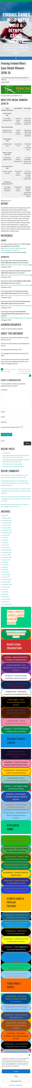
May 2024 (5, 515)
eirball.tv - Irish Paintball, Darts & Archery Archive (16, 966)
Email (3, 417)
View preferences (16, 1081)
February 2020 (6, 574)
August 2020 (6, 560)
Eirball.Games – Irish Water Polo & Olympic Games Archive (16, 27)
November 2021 (6, 530)
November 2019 (6, 579)
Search (3, 440)
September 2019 (7, 584)
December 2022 (6, 520)
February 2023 (6, 518)
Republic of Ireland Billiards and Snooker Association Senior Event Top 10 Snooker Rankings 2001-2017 (15, 483)
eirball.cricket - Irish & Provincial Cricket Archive (16, 722)
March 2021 (5, 545)
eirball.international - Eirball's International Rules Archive (16, 865)
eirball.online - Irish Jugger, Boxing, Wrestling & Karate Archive (16, 957)
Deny (16, 1076)
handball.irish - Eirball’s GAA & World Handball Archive (16, 849)
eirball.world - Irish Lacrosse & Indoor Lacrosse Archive (16, 771)
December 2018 (6, 604)
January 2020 (6, 577)
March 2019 (5, 596)
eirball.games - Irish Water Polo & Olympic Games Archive (16, 916)
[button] (29, 1055)
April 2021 (5, 542)
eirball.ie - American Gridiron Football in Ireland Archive (16, 658)
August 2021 (6, 535)
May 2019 (5, 594)
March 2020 (5, 572)
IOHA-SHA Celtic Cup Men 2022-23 (12, 464)
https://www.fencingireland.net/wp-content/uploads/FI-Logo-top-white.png (13, 250)
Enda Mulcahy (5, 481)
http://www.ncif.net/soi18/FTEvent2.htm (17, 265)
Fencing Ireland (10, 77)
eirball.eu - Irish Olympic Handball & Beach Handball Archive (16, 796)
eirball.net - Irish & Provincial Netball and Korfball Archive (16, 763)
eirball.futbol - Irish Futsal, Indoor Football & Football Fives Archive (16, 998)
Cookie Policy (12, 1085)
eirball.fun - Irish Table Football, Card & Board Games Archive (16, 1036)
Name (3, 411)
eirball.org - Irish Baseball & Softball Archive (16, 685)
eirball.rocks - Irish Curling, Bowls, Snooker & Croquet (16, 1008)
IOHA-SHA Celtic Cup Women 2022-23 (13, 466)
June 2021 (5, 537)
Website (3, 422)
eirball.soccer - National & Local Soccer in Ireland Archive (16, 692)
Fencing (3, 77)
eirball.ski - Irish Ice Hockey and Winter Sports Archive (16, 677)
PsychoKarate (6, 453)
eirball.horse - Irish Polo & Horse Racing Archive (16, 932)
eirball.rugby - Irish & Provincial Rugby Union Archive (16, 702)
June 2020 (5, 564)
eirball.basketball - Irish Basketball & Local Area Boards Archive (16, 667)
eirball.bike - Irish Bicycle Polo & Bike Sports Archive (16, 940)
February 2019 (6, 599)
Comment (4, 390)
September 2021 (7, 532)
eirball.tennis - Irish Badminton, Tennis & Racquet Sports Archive (16, 815)
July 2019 (5, 589)
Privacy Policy (19, 1085)
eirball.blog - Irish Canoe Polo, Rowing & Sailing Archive (16, 924)
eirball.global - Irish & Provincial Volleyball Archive (16, 779)
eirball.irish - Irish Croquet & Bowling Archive (16, 1016)
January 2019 (6, 601)
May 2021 (5, 540)
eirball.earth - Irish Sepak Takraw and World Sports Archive (16, 1025)
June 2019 (5, 592)
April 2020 (5, 569)
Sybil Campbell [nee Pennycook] (9, 475)
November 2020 (6, 552)
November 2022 (6, 523)
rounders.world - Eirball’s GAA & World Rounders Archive (16, 857)
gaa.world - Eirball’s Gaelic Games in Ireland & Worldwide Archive (16, 840)
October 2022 (6, 525)
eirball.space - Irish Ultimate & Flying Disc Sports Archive (16, 1045)
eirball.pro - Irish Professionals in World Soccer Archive (16, 730)
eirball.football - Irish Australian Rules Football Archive (16, 754)
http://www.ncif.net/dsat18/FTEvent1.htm (17, 285)
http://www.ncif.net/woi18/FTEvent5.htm (17, 275)
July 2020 (5, 562)
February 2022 (6, 528)
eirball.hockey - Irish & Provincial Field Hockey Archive (16, 712)
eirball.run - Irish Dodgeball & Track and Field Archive (16, 948)
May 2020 (5, 567)
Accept (16, 1071)
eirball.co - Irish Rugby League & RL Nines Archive (16, 787)
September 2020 (7, 557)
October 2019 (6, 582)
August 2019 (6, 587)
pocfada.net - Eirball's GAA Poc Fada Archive (16, 873)
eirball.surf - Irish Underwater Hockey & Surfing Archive (16, 974)
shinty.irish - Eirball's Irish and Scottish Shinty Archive (16, 881)
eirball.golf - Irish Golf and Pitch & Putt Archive (16, 805)
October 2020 (6, 555)
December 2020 (6, 550)
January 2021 (6, 547)
